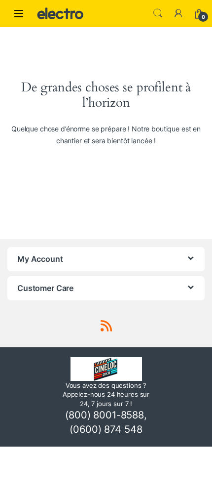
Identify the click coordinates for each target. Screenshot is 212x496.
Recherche (157, 13)
